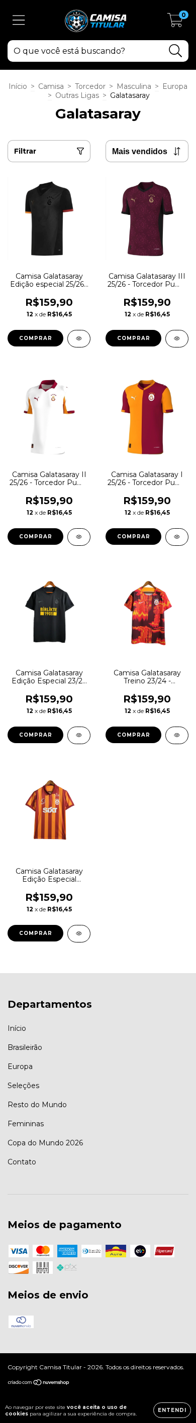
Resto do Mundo (37, 1104)
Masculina (134, 86)
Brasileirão (25, 1047)
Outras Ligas (77, 95)
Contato (22, 1161)
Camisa (51, 86)
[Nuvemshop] (39, 1383)
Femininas (26, 1123)
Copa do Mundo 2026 (45, 1142)
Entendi (172, 1410)
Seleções (23, 1085)
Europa (174, 86)
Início (18, 86)
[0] (175, 22)
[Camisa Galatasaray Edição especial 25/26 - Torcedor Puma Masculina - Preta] (78, 338)
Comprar (35, 338)
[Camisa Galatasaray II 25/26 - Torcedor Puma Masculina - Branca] (78, 537)
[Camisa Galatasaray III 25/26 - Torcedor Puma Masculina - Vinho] (176, 338)
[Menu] (19, 20)
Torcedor (90, 86)
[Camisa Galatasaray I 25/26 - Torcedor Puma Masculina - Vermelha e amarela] (176, 537)
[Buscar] (175, 51)
